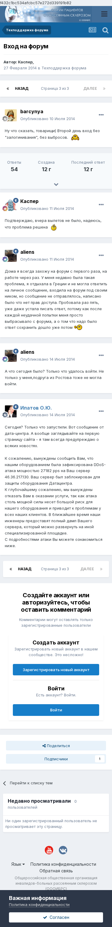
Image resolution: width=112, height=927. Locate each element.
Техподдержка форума (64, 67)
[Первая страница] (8, 88)
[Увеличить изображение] (75, 137)
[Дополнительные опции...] (101, 115)
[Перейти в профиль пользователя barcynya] (11, 115)
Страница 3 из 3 (56, 88)
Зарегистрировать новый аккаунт (56, 669)
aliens (27, 252)
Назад (21, 88)
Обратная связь (56, 870)
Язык (16, 864)
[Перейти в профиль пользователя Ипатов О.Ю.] (11, 411)
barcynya (31, 111)
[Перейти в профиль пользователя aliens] (11, 256)
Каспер (25, 61)
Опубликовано (47, 118)
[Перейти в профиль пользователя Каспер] (11, 205)
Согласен (58, 917)
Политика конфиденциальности (63, 864)
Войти (56, 709)
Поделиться (58, 745)
